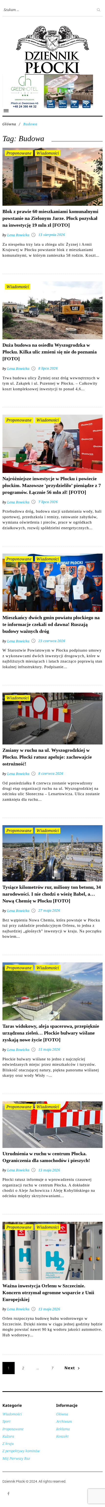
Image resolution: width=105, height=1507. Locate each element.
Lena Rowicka (18, 235)
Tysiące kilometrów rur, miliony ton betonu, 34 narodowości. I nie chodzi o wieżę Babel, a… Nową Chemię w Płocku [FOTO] (51, 893)
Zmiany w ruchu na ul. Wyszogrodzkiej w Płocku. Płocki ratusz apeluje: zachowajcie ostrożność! (47, 756)
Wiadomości (47, 153)
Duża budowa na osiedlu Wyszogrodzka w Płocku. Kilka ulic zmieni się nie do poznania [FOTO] (49, 351)
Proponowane (19, 153)
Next (69, 1367)
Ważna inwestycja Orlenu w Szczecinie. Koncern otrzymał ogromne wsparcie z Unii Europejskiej (48, 1292)
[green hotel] (52, 77)
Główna (9, 124)
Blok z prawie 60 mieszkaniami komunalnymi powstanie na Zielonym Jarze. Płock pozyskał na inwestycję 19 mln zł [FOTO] (50, 218)
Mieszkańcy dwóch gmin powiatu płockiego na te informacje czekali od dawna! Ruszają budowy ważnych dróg (51, 624)
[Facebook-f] (8, 1493)
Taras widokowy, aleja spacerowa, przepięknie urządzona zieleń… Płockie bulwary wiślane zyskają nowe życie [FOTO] (50, 1032)
